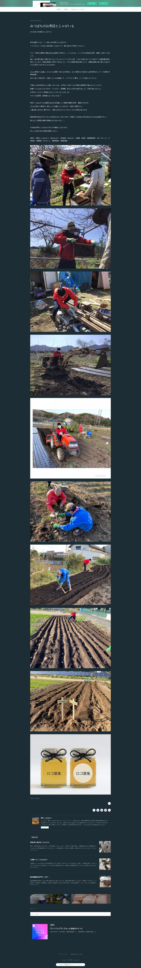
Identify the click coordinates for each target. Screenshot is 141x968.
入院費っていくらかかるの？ (39, 860)
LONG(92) (37, 798)
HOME (58, 9)
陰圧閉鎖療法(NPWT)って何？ (39, 877)
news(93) (32, 798)
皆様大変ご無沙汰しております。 (40, 842)
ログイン (103, 3)
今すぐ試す (92, 3)
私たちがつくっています (77, 9)
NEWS (66, 9)
